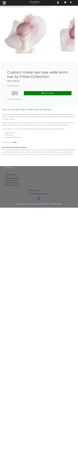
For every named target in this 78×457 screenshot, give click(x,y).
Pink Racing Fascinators (12, 185)
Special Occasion (18, 99)
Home (1, 6)
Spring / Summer (17, 6)
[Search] (71, 2)
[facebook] (39, 198)
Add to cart (49, 93)
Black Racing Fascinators (12, 178)
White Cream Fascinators (12, 182)
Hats (23, 6)
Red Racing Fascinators (12, 180)
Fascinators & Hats (8, 6)
